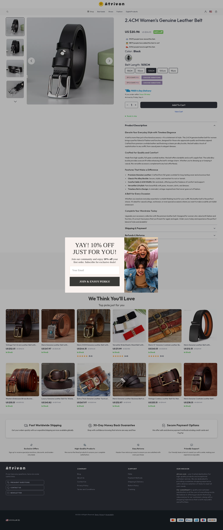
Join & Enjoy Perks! (94, 281)
